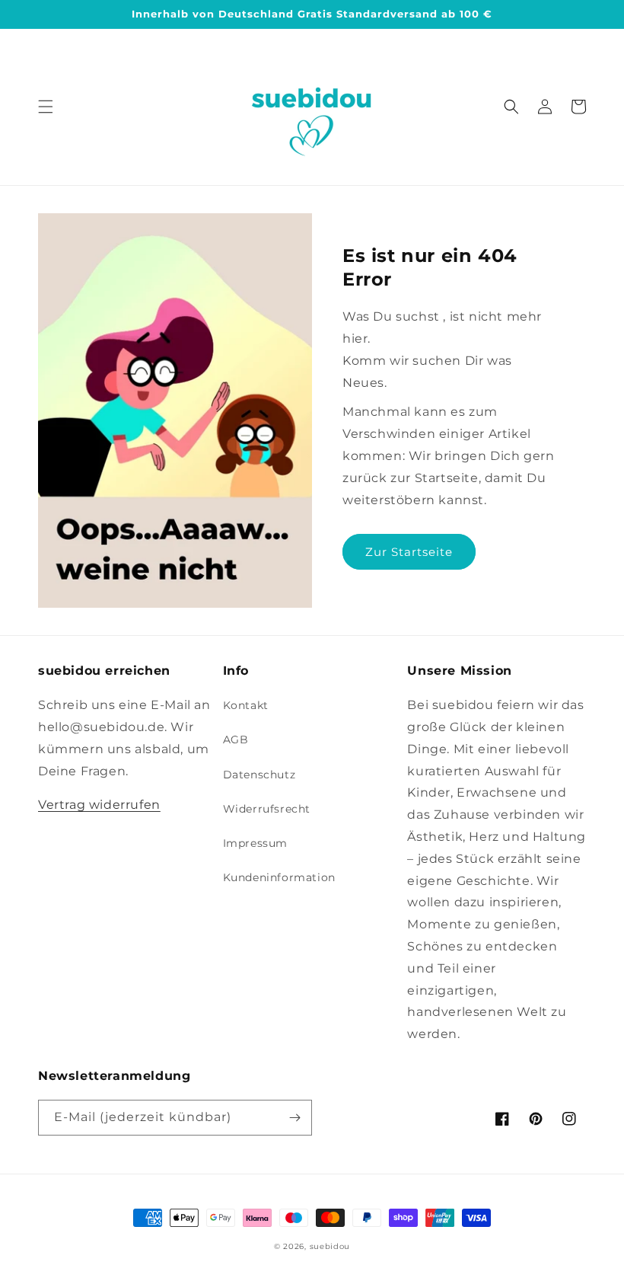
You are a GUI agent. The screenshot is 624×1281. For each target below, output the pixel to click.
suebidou (330, 1246)
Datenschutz (259, 774)
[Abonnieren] (294, 1118)
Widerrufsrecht (266, 809)
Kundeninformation (279, 877)
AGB (236, 739)
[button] (45, 106)
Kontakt (246, 705)
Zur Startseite (409, 552)
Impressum (255, 843)
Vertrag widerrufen (99, 804)
